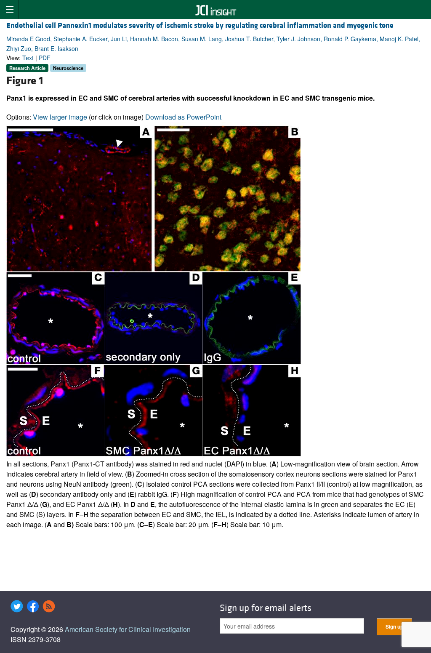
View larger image (60, 117)
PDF (45, 57)
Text (28, 57)
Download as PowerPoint (183, 117)
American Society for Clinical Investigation (128, 629)
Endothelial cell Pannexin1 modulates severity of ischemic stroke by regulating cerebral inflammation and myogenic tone (200, 25)
